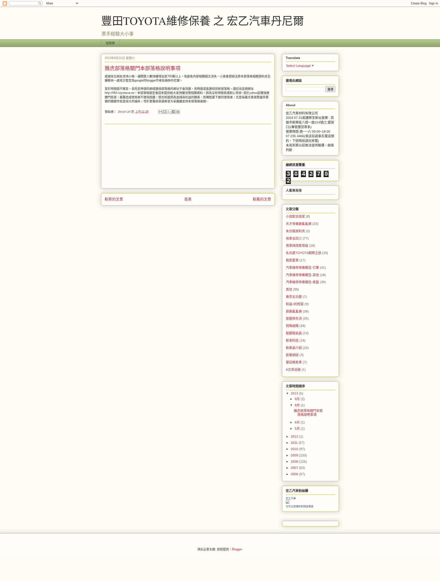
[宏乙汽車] (287, 502)
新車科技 (292, 340)
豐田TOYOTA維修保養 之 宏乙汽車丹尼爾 (202, 20)
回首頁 (110, 43)
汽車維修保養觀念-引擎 (302, 267)
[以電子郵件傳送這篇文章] (160, 111)
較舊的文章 (262, 199)
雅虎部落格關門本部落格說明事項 (308, 412)
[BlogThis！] (164, 111)
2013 (295, 393)
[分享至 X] (169, 111)
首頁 (188, 199)
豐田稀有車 (294, 362)
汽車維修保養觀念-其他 (302, 275)
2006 (295, 474)
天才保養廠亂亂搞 (298, 223)
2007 (295, 468)
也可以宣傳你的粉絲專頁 (300, 506)
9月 (298, 399)
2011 (295, 443)
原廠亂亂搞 (294, 311)
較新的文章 (114, 199)
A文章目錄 (293, 369)
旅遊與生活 (294, 318)
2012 (295, 436)
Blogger (237, 549)
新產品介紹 (294, 348)
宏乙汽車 (291, 498)
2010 (295, 449)
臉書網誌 (292, 355)
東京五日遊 (294, 296)
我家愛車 (292, 260)
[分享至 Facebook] (173, 111)
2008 (295, 461)
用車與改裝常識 (297, 245)
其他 (289, 289)
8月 (298, 405)
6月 (298, 422)
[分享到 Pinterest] (178, 111)
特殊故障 (292, 326)
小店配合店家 (295, 216)
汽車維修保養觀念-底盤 (302, 282)
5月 (298, 428)
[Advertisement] (188, 156)
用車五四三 (294, 238)
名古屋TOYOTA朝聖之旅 (303, 253)
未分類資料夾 (295, 231)
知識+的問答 (295, 304)
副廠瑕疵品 (294, 333)
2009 (295, 455)
